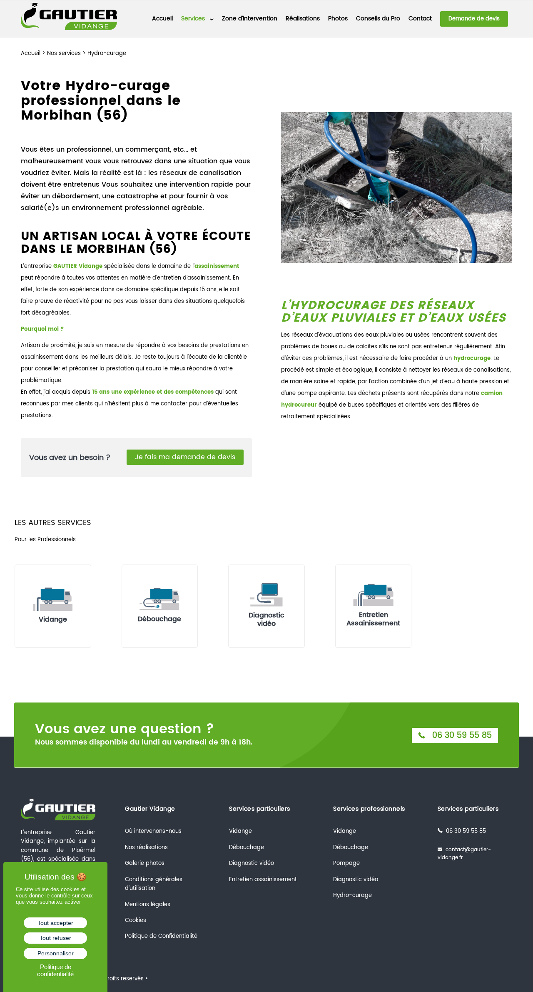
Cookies (135, 920)
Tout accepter (55, 923)
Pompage (346, 863)
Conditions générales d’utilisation (153, 884)
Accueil (30, 53)
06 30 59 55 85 (459, 735)
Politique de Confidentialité (161, 936)
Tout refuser (55, 938)
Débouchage (246, 847)
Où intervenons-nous (153, 831)
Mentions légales (147, 904)
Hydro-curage (352, 895)
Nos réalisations (146, 847)
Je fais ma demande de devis (185, 457)
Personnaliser (55, 953)
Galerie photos (144, 863)
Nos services (64, 53)
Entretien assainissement (263, 879)
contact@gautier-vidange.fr (464, 854)
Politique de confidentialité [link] (55, 970)
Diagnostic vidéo (251, 863)
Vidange (240, 831)
